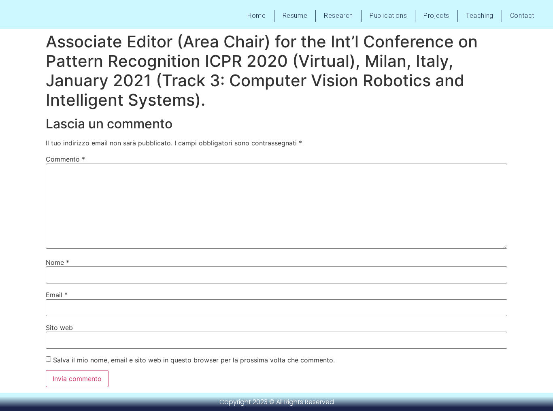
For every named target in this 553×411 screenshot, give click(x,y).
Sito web (59, 327)
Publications (388, 15)
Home (256, 15)
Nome (57, 262)
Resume (295, 15)
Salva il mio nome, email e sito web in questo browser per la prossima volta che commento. (194, 360)
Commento (65, 159)
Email (57, 295)
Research (338, 15)
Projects (436, 15)
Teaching (479, 15)
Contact (522, 15)
